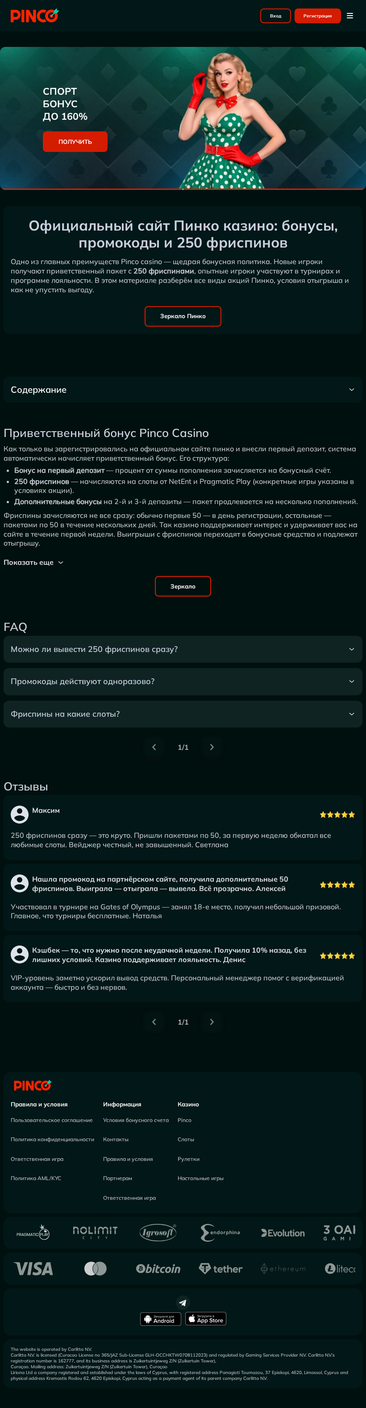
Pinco (184, 1120)
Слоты (186, 1139)
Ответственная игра (37, 1159)
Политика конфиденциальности (52, 1139)
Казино (188, 1104)
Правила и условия (39, 1104)
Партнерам (117, 1178)
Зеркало (183, 586)
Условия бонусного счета (136, 1120)
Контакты (116, 1139)
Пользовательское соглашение (52, 1120)
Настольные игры (201, 1178)
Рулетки (189, 1159)
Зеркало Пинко (183, 315)
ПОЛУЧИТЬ (75, 141)
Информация (122, 1104)
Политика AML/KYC (36, 1178)
